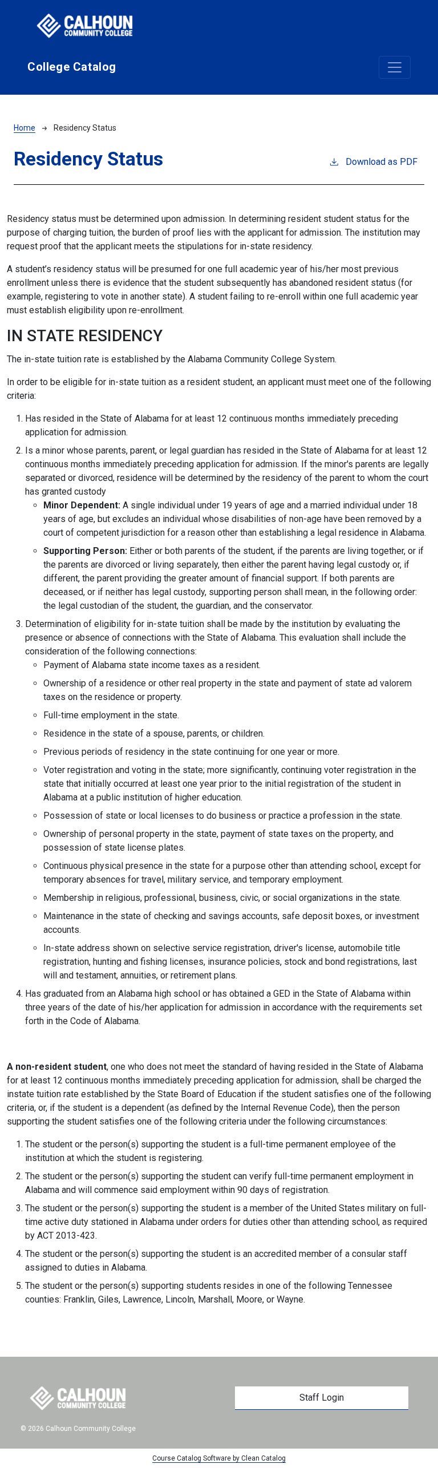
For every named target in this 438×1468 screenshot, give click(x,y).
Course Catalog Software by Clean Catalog (219, 1458)
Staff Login (321, 1397)
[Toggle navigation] (395, 67)
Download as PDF (381, 161)
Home (24, 127)
